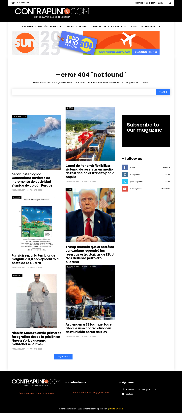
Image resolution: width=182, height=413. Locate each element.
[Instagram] (139, 389)
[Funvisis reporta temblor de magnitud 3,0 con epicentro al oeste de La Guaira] (36, 223)
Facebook (130, 389)
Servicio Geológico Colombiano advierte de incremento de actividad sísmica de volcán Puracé (32, 180)
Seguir (167, 174)
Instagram (146, 389)
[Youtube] (123, 394)
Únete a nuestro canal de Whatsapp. (37, 393)
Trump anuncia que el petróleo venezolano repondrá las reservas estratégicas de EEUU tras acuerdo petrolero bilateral (90, 254)
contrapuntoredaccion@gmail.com (91, 392)
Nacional (17, 275)
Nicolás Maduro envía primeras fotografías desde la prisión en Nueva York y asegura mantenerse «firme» (36, 338)
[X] (156, 389)
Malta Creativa (116, 409)
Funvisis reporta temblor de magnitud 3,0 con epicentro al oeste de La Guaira (35, 259)
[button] (170, 3)
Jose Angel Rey (18, 190)
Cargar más (62, 356)
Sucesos (16, 198)
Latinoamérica (19, 117)
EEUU (69, 189)
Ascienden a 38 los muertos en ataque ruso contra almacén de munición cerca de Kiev (89, 328)
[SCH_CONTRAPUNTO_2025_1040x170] (86, 57)
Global (70, 108)
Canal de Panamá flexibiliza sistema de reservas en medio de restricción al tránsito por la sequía (90, 171)
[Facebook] (123, 389)
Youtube (129, 394)
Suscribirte (165, 189)
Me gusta (166, 167)
